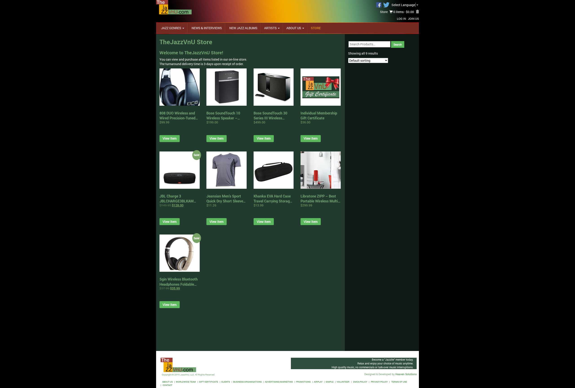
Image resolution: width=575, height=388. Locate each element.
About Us (294, 28)
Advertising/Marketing (279, 381)
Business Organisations (247, 381)
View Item (170, 138)
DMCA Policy (360, 381)
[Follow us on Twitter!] (386, 4)
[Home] (174, 7)
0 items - (403, 12)
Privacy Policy (379, 381)
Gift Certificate (208, 381)
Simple (330, 381)
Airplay (318, 381)
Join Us (413, 19)
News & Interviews (206, 28)
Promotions (303, 381)
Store (384, 12)
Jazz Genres (171, 28)
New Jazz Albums (243, 28)
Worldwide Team (186, 381)
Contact (167, 385)
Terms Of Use (399, 381)
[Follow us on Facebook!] (378, 4)
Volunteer (343, 381)
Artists (270, 28)
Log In (401, 19)
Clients (225, 381)
